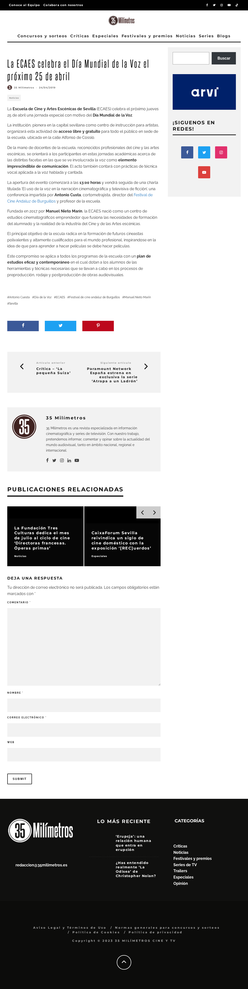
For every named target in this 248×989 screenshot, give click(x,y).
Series (206, 36)
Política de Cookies (96, 932)
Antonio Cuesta (19, 297)
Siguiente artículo (116, 362)
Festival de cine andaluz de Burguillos (94, 297)
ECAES (60, 297)
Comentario (19, 602)
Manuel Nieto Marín (137, 297)
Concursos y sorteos (42, 36)
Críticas (79, 36)
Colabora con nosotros (63, 5)
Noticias (186, 36)
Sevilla (13, 303)
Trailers (180, 871)
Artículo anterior (50, 362)
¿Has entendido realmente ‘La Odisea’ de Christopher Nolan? (136, 869)
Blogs (224, 36)
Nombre (15, 692)
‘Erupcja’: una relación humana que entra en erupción (133, 843)
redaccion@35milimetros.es (41, 865)
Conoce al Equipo (24, 5)
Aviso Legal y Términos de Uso (70, 927)
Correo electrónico (26, 717)
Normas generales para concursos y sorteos (167, 927)
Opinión (180, 883)
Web (11, 742)
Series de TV (185, 865)
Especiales (105, 36)
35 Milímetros (24, 87)
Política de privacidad (156, 932)
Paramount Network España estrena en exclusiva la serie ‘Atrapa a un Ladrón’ (112, 375)
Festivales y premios (147, 36)
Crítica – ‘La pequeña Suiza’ (53, 371)
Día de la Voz (43, 297)
